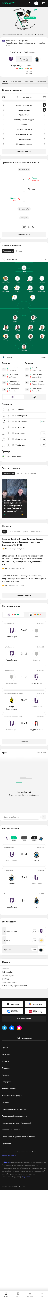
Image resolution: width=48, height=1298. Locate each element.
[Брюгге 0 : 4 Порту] (27, 68)
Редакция (5, 1054)
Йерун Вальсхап (20, 985)
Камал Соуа (36, 370)
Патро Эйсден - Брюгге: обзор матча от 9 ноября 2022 (40, 34)
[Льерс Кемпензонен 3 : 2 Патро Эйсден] (17, 68)
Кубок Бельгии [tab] (36, 531)
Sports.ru (7, 1162)
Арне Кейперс (14, 388)
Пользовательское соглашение (14, 1109)
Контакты (5, 1061)
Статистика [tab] (16, 81)
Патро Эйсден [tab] (14, 531)
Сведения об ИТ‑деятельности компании (18, 1137)
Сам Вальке (13, 375)
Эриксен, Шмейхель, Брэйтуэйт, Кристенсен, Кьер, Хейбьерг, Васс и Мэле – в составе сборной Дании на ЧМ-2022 (24, 578)
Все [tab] (4, 531)
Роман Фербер (14, 384)
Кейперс (12, 198)
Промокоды (6, 1143)
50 (6, 585)
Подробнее (26, 1177)
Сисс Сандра (37, 375)
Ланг (30, 72)
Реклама (5, 1075)
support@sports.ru (9, 1155)
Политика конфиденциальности (14, 1116)
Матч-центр (18, 34)
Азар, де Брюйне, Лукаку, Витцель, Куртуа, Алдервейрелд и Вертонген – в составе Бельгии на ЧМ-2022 (22, 542)
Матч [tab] (4, 81)
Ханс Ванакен (37, 368)
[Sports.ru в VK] (12, 1028)
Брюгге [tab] (25, 531)
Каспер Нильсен (38, 391)
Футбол (10, 34)
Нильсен (35, 180)
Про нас (5, 1047)
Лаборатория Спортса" (11, 1130)
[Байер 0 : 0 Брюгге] (30, 68)
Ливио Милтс (14, 381)
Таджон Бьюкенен (38, 384)
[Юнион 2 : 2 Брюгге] (25, 68)
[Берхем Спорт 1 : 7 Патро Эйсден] (19, 68)
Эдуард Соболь (38, 381)
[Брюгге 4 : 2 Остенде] (28, 68)
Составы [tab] (29, 81)
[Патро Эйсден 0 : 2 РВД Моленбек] (16, 68)
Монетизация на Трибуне (12, 1095)
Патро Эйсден (17, 66)
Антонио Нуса (37, 377)
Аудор (34, 178)
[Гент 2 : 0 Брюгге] (31, 68)
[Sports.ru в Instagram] (20, 1028)
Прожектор (6, 1102)
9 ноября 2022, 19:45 (19, 52)
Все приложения (24, 1018)
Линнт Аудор (36, 388)
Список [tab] (19, 251)
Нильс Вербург (14, 368)
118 (6, 568)
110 (6, 549)
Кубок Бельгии (28, 34)
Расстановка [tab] (8, 251)
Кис (14, 200)
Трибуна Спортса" (9, 1089)
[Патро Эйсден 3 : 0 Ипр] (22, 68)
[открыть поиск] (30, 3)
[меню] (43, 3)
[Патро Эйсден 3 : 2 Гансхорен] (20, 68)
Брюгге (28, 66)
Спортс (4, 34)
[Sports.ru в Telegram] (5, 1028)
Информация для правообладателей (16, 1123)
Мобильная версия (24, 1038)
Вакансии (5, 1068)
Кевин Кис (12, 391)
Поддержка (6, 1082)
